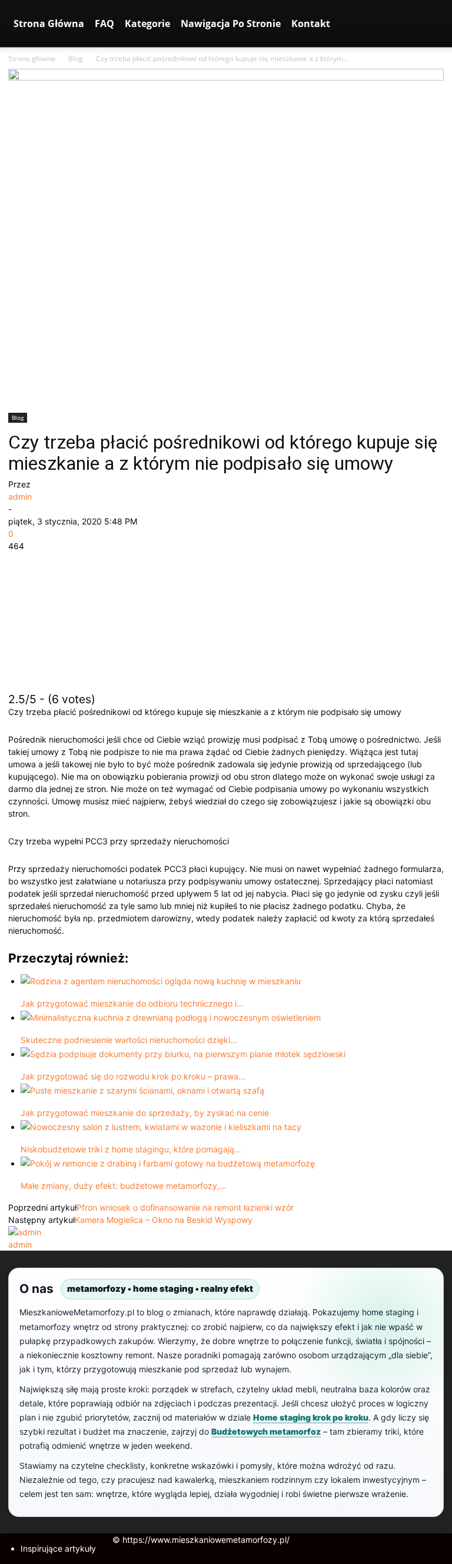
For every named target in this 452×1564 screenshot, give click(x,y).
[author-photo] (24, 1232)
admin (20, 497)
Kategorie (147, 23)
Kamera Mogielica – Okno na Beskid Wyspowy (163, 1220)
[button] (430, 23)
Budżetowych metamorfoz (266, 1431)
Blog (75, 59)
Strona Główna (49, 23)
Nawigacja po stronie (231, 23)
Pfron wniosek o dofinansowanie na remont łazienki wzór (185, 1207)
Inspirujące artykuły (58, 1548)
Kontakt (310, 23)
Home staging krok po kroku (310, 1417)
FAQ (104, 23)
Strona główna (31, 59)
